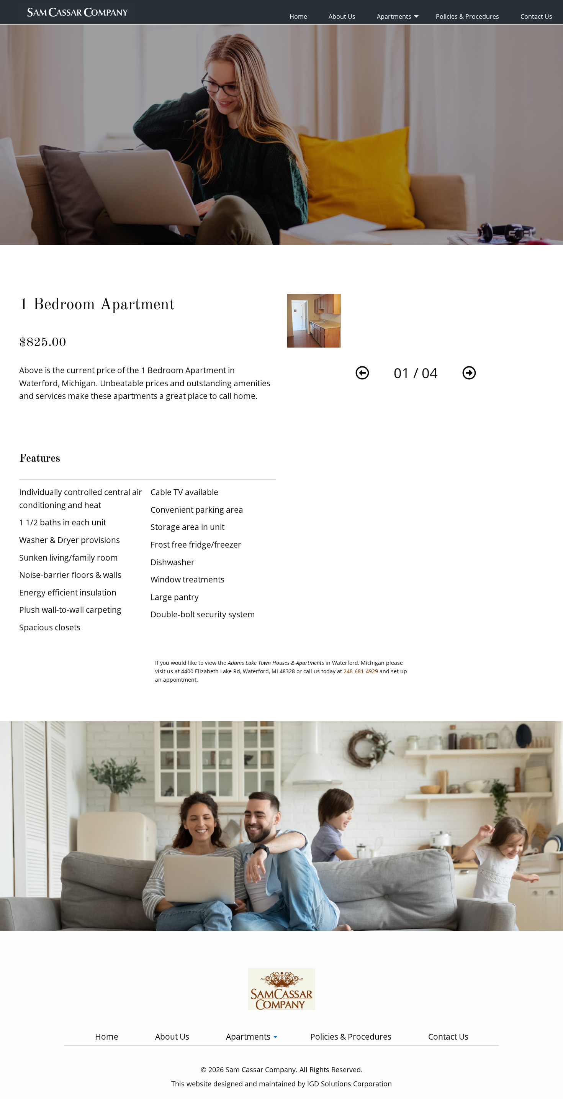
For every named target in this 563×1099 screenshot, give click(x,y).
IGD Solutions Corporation (349, 1083)
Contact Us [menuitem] (536, 16)
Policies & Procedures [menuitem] (467, 16)
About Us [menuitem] (342, 16)
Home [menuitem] (298, 16)
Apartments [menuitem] (394, 16)
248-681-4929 (361, 671)
